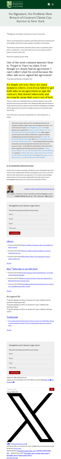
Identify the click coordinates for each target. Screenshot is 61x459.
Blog (9, 269)
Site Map (9, 458)
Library (10, 241)
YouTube (49, 196)
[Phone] (49, 4)
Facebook (30, 196)
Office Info (47, 380)
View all (9, 263)
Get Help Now (14, 233)
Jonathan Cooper (29, 189)
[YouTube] (9, 444)
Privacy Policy (17, 448)
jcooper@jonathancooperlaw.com (44, 189)
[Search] (51, 389)
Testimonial (12, 317)
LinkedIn (41, 196)
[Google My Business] (18, 444)
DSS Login (15, 458)
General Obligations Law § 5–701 (35, 127)
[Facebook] (17, 392)
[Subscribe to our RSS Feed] (24, 269)
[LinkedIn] (7, 444)
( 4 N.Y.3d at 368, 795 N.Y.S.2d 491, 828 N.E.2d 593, (32, 150)
